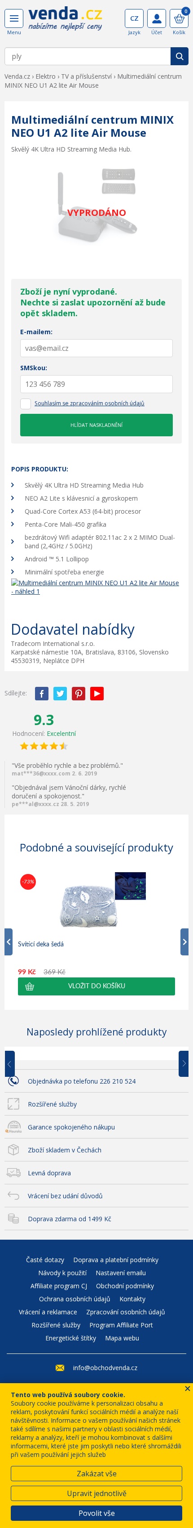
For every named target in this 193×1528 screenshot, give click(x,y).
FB (41, 693)
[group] (96, 933)
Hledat (180, 56)
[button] (96, 986)
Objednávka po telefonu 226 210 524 (82, 1081)
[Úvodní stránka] (65, 21)
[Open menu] (13, 18)
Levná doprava (49, 1173)
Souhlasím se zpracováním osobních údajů (90, 403)
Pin (78, 693)
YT (97, 693)
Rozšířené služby (52, 1104)
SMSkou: (33, 367)
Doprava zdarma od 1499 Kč (69, 1218)
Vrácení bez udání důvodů (65, 1196)
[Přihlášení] (156, 18)
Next (180, 1064)
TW (60, 693)
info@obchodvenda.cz (105, 1367)
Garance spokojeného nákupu (71, 1127)
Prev (16, 1064)
